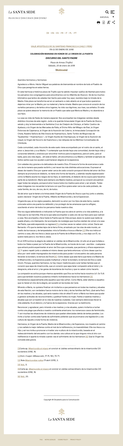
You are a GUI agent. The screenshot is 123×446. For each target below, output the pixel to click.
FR (62, 33)
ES (57, 33)
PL (71, 33)
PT (75, 33)
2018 (36, 18)
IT (66, 33)
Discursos (28, 18)
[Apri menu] (112, 12)
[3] (19, 250)
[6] (87, 336)
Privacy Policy (75, 439)
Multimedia (61, 70)
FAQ (41, 439)
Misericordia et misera (38, 348)
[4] (55, 256)
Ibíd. (23, 364)
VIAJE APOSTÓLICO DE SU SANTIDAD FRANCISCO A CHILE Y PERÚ (61, 46)
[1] (57, 224)
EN (52, 33)
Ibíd (22, 376)
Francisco (14, 18)
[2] (84, 230)
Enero (43, 18)
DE (47, 33)
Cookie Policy (63, 439)
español (105, 18)
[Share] (114, 23)
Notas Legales (50, 439)
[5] (91, 276)
